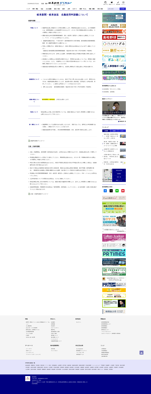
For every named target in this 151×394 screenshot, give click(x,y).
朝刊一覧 (105, 4)
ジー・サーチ (29, 348)
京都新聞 (92, 367)
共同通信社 (103, 348)
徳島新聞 (48, 369)
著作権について (54, 335)
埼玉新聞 (27, 367)
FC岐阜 (27, 335)
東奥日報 (42, 365)
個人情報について (55, 337)
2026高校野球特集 (30, 331)
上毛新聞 (112, 365)
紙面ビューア (112, 4)
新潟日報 (46, 367)
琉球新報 (106, 369)
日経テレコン (29, 350)
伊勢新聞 (62, 367)
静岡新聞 (67, 367)
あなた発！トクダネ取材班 (31, 327)
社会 (42, 8)
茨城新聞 (107, 365)
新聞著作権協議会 (105, 352)
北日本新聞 (76, 367)
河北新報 (37, 365)
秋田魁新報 (54, 365)
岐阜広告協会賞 (104, 354)
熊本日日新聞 (88, 369)
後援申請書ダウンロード (38, 141)
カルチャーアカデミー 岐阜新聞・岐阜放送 (110, 333)
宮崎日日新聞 (71, 369)
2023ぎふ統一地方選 (30, 337)
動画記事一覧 (123, 121)
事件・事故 (35, 8)
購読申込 (53, 329)
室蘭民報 (33, 365)
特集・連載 (92, 8)
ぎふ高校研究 (29, 325)
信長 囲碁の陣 (104, 356)
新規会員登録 (119, 170)
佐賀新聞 (82, 369)
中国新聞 (116, 367)
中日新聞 (50, 367)
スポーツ (74, 8)
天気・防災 (100, 8)
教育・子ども (83, 8)
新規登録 (118, 4)
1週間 (114, 130)
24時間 (106, 130)
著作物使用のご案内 (55, 331)
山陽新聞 (111, 367)
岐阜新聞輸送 (104, 325)
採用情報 (53, 324)
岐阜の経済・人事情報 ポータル (32, 329)
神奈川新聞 (122, 365)
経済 (63, 8)
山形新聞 (60, 365)
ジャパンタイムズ (96, 365)
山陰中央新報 (33, 369)
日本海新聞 (121, 367)
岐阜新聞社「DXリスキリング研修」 (112, 89)
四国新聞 (39, 369)
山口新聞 (27, 369)
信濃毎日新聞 (40, 367)
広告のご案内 (54, 333)
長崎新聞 (77, 369)
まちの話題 (48, 8)
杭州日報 (53, 348)
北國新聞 (82, 367)
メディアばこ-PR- (80, 352)
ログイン (123, 4)
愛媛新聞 (44, 369)
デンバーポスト (54, 350)
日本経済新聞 (88, 365)
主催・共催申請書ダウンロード (39, 194)
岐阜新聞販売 (104, 327)
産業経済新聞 (81, 365)
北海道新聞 (27, 365)
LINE (117, 190)
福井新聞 (87, 367)
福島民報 (69, 365)
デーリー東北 (48, 365)
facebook (105, 190)
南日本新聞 (94, 369)
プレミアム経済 (29, 333)
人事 (68, 8)
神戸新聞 (96, 367)
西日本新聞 (58, 369)
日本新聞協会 (104, 350)
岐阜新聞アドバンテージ (81, 350)
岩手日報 (64, 365)
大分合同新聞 (65, 369)
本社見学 (53, 325)
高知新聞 (53, 369)
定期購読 (119, 173)
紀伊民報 (106, 367)
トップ (28, 8)
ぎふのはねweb (79, 348)
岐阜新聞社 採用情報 (108, 91)
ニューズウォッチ (30, 352)
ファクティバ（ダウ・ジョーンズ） (33, 354)
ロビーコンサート (55, 327)
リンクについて (54, 339)
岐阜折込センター (105, 329)
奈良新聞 (101, 367)
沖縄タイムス (100, 369)
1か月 (122, 130)
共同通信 (111, 369)
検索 (123, 8)
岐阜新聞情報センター (106, 324)
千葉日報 (117, 365)
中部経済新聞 (56, 367)
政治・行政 (57, 8)
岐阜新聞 (71, 367)
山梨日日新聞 (33, 367)
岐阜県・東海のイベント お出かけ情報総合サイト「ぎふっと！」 (38, 323)
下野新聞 (103, 365)
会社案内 (53, 322)
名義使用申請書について (56, 341)
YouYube (122, 190)
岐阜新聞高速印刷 (105, 322)
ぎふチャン (78, 322)
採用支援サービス (80, 354)
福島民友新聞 (75, 365)
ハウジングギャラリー (106, 331)
